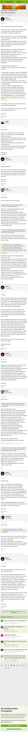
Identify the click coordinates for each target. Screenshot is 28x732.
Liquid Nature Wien (10, 635)
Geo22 (5, 644)
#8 (26, 478)
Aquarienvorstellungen (13, 644)
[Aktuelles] (24, 1)
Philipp (5, 636)
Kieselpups (6, 630)
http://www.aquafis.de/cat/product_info (11, 251)
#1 (26, 23)
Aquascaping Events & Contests (14, 636)
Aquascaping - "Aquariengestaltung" (19, 622)
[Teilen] (24, 24)
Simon (3, 15)
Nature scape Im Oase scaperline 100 (15, 620)
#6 (26, 359)
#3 (26, 163)
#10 (26, 563)
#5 (26, 292)
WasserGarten (7, 622)
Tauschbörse (12, 630)
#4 (26, 194)
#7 (26, 396)
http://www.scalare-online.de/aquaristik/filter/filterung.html (11, 442)
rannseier (6, 659)
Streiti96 (6, 651)
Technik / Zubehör (13, 659)
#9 (26, 522)
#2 (26, 127)
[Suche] (26, 1)
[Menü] (1, 1)
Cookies (17, 714)
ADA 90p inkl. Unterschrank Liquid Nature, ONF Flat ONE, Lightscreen (15, 657)
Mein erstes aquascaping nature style (15, 649)
